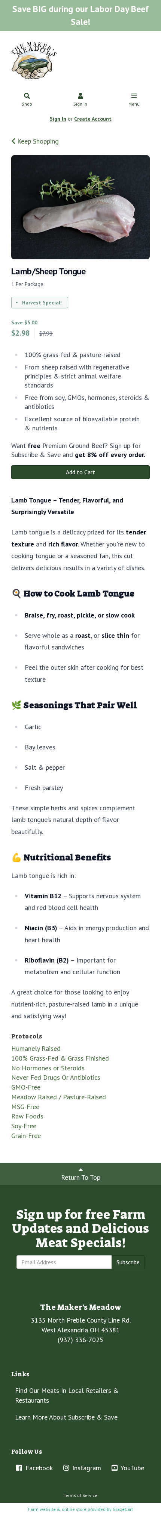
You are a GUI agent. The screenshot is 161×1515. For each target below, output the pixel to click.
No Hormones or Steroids (48, 1068)
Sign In (80, 104)
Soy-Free (23, 1125)
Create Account (93, 118)
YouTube (131, 1468)
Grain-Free (26, 1135)
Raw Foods (27, 1116)
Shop (27, 104)
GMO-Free (25, 1087)
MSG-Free (25, 1106)
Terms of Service (80, 1495)
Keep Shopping (37, 141)
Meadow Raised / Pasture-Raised (58, 1097)
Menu (134, 104)
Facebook (38, 1468)
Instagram (85, 1468)
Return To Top (80, 1177)
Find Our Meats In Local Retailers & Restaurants (67, 1395)
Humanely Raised (36, 1048)
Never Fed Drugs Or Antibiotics (55, 1077)
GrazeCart (123, 1509)
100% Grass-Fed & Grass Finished (60, 1058)
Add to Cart (80, 472)
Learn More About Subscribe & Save (66, 1417)
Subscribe (128, 1262)
